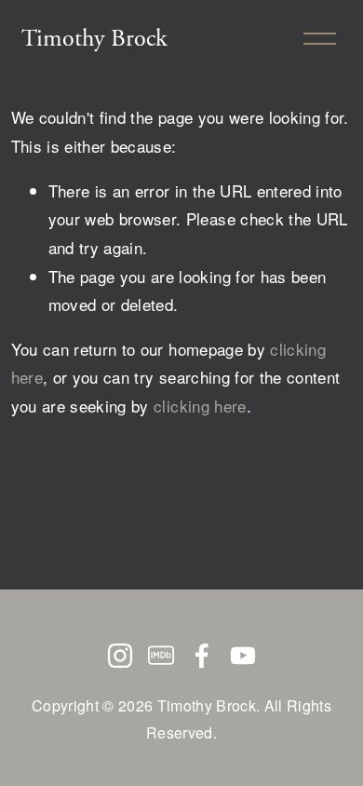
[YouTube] (243, 656)
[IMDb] (161, 656)
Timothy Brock (94, 38)
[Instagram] (120, 656)
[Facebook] (202, 656)
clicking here (200, 405)
